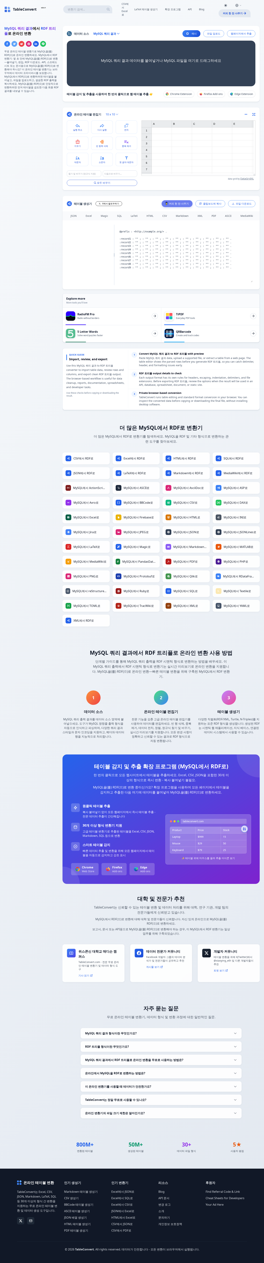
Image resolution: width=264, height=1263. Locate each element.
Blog (201, 9)
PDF (214, 216)
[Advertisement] (31, 121)
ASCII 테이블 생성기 (77, 1211)
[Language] (238, 5)
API (190, 9)
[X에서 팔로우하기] (20, 1220)
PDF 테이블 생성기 (76, 1230)
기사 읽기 (83, 975)
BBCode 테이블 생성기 (78, 1205)
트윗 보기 (219, 970)
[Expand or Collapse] (247, 114)
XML (200, 216)
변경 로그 (164, 1205)
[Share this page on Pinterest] (29, 44)
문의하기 (164, 1217)
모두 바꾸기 (103, 182)
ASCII (228, 216)
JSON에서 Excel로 (122, 1211)
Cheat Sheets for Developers (225, 1198)
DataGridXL (247, 178)
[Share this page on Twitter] (14, 44)
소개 (161, 1211)
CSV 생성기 (71, 1198)
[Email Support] (30, 1220)
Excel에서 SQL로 (122, 1198)
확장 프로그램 (173, 9)
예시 (194, 33)
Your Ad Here (215, 1205)
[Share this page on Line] (43, 44)
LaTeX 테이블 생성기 (146, 9)
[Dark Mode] (225, 5)
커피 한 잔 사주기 (233, 13)
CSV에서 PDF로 (121, 1230)
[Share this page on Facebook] (7, 44)
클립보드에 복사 (212, 203)
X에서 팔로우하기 (110, 203)
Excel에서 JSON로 (122, 1192)
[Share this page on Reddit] (21, 44)
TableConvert (84, 1249)
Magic (104, 216)
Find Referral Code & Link (223, 1192)
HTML (150, 216)
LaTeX (134, 216)
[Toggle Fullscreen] (254, 114)
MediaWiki (246, 216)
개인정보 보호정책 (170, 1224)
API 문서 (163, 1198)
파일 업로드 (213, 33)
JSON (74, 216)
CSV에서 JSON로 (122, 1224)
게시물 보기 (152, 967)
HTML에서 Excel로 (123, 1217)
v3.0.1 (43, 7)
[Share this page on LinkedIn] (36, 44)
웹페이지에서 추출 (241, 33)
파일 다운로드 (244, 203)
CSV (164, 216)
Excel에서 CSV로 (122, 1205)
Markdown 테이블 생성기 (81, 1192)
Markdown (182, 216)
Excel (89, 216)
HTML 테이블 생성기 (77, 1224)
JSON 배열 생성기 (75, 1217)
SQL (119, 216)
